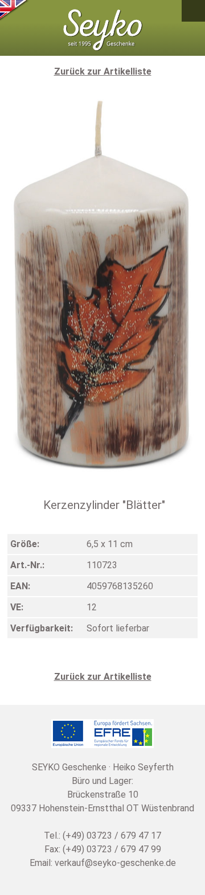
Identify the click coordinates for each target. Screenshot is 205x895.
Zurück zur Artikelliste (102, 71)
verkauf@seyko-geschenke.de (115, 862)
